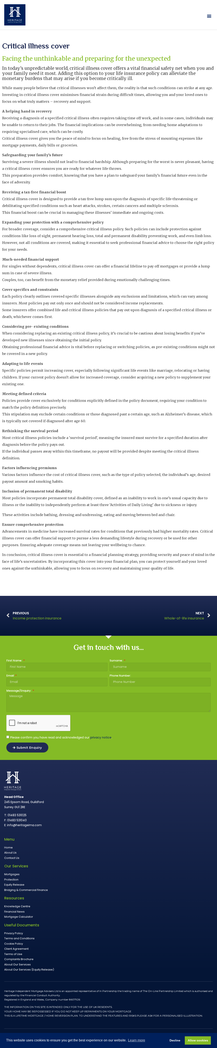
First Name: (14, 661)
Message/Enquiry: (19, 691)
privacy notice (100, 737)
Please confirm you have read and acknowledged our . (61, 737)
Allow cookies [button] (198, 1040)
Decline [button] (175, 1040)
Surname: (116, 661)
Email (10, 676)
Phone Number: (120, 676)
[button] (209, 16)
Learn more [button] (136, 1040)
